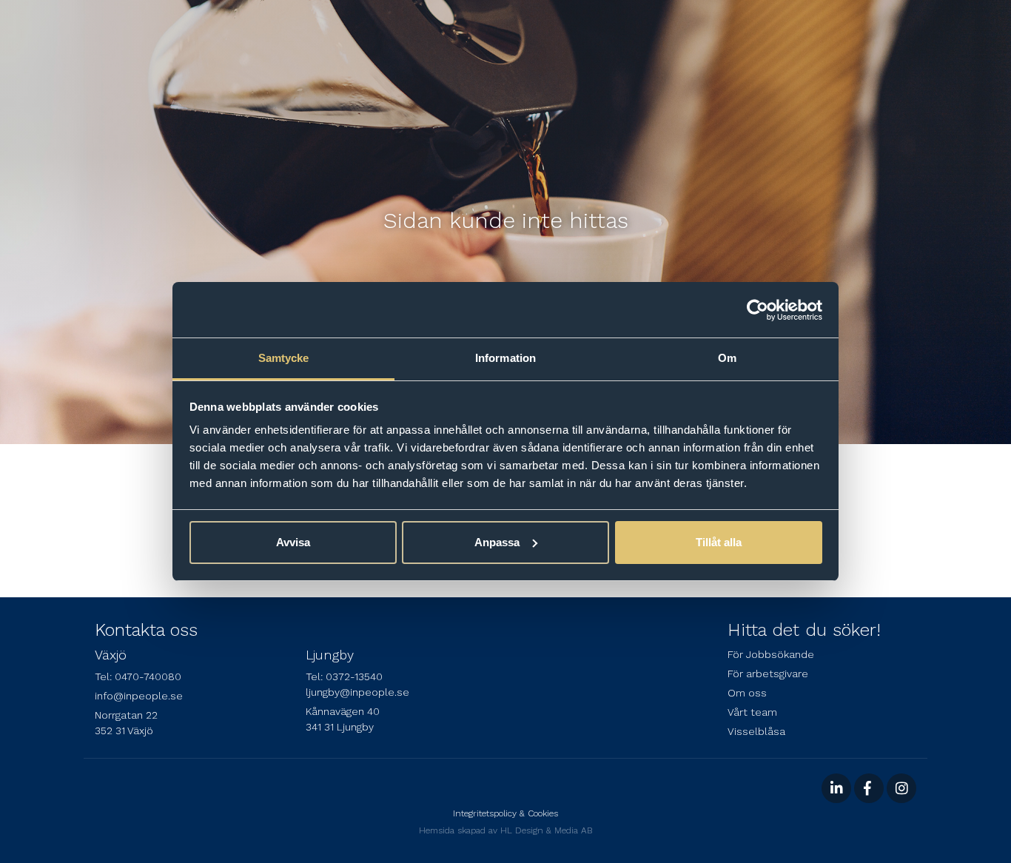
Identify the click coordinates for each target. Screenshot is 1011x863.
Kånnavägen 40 (343, 711)
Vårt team (752, 712)
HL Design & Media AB (546, 830)
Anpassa (497, 542)
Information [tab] (505, 358)
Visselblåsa (756, 731)
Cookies (543, 813)
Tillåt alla (719, 542)
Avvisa (293, 542)
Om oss (747, 693)
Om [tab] (727, 358)
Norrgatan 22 (126, 715)
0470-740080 (148, 676)
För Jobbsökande (771, 654)
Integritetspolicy (485, 813)
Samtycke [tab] (283, 358)
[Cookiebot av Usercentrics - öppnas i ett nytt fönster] (757, 310)
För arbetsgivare (768, 673)
